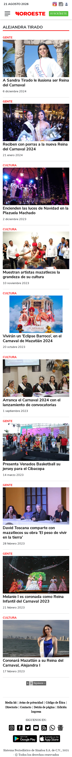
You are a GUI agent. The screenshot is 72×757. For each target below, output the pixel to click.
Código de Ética (55, 702)
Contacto (25, 707)
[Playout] (54, 4)
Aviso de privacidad (31, 702)
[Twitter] (28, 728)
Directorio (11, 707)
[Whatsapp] (52, 728)
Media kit (11, 702)
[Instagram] (11, 728)
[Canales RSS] (44, 728)
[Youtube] (36, 728)
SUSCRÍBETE (58, 13)
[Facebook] (19, 728)
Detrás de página (44, 707)
